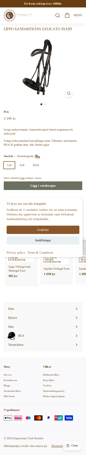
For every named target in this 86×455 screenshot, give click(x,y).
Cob (9, 165)
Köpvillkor (48, 380)
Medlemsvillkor (51, 374)
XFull (36, 165)
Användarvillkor (12, 391)
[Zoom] (69, 93)
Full (22, 165)
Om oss (7, 374)
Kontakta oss (10, 380)
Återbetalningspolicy (54, 391)
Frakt (22, 178)
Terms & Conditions (40, 252)
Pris (6, 111)
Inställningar (43, 240)
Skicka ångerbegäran (54, 396)
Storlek (19, 156)
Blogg (7, 385)
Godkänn (43, 229)
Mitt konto (9, 396)
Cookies (47, 385)
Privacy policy (16, 252)
